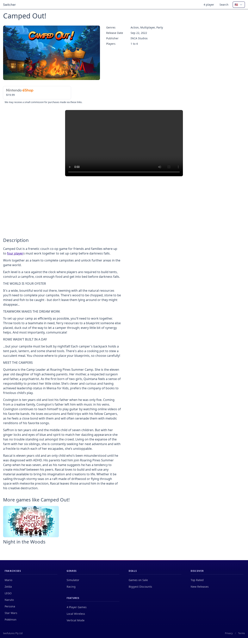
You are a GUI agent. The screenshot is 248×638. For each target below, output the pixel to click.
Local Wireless (76, 614)
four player (15, 253)
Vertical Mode (75, 620)
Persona (10, 606)
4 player (209, 4)
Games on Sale (138, 580)
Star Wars (11, 613)
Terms (241, 633)
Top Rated (197, 580)
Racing (71, 586)
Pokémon (10, 619)
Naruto (9, 600)
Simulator (73, 580)
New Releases (200, 586)
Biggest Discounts (140, 586)
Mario (8, 580)
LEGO (8, 593)
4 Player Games (77, 607)
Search (224, 4)
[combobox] (239, 5)
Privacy (229, 633)
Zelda (8, 586)
